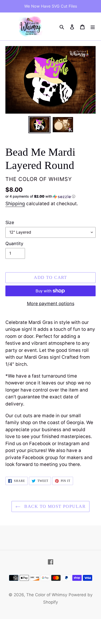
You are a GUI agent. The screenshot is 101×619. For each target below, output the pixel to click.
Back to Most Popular (54, 506)
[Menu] (93, 26)
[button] (40, 196)
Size (9, 222)
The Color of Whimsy (46, 594)
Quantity (14, 243)
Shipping (15, 203)
